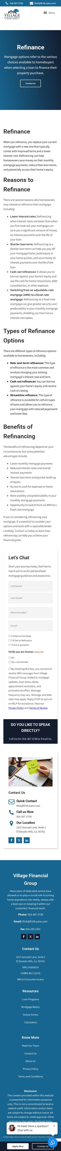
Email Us (46, 739)
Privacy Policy (16, 708)
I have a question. (20, 644)
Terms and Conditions (30, 1076)
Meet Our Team (30, 1045)
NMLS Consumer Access (30, 979)
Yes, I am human (19, 661)
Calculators (30, 1022)
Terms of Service (38, 708)
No (12, 657)
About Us (30, 1061)
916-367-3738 (16, 3)
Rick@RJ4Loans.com (45, 3)
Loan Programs (30, 999)
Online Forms (30, 1014)
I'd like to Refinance (21, 640)
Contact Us (30, 83)
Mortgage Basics (30, 1007)
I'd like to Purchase (21, 636)
